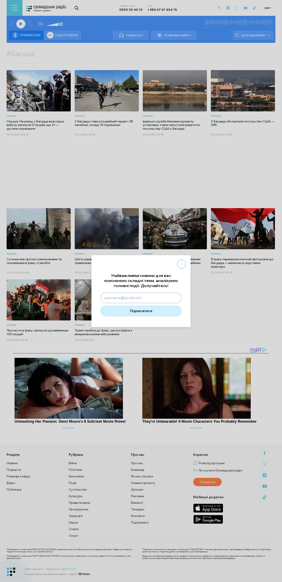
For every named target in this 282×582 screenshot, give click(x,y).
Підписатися (141, 311)
